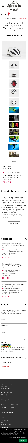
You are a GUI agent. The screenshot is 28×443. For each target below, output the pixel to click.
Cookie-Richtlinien (14, 435)
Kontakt (3, 417)
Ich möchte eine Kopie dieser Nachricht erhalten (12, 340)
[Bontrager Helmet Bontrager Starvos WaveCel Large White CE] (14, 50)
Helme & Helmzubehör (10, 19)
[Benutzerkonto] (5, 14)
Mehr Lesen (14, 223)
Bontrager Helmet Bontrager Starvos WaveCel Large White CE (14, 27)
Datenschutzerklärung (8, 357)
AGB (2, 422)
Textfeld (3, 332)
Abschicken (7, 363)
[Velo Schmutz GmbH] (14, 6)
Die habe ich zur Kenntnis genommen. (12, 358)
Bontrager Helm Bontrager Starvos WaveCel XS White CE (14, 285)
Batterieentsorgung (6, 424)
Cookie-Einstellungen (14, 437)
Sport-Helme (22, 19)
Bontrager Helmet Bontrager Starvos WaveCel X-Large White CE (13, 265)
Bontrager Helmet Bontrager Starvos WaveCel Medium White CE (13, 245)
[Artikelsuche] (2, 15)
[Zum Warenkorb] (8, 15)
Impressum (4, 419)
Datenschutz (4, 420)
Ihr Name (3, 319)
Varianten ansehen (13, 35)
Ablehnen (23, 437)
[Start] (2, 19)
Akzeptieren (23, 440)
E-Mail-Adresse (4, 325)
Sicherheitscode (4, 342)
